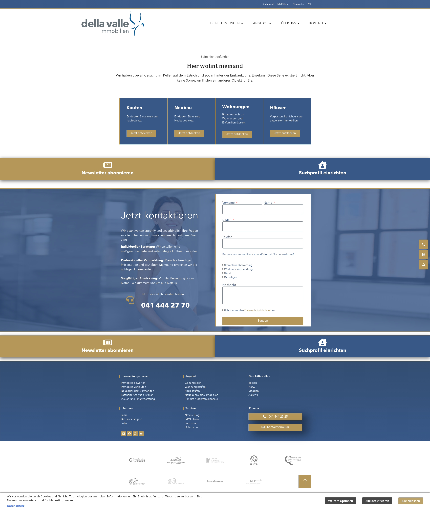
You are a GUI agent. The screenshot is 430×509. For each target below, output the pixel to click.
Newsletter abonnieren (107, 173)
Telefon (227, 237)
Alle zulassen (411, 501)
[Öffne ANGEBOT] (270, 23)
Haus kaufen (192, 391)
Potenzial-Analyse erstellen (137, 395)
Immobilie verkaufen (133, 387)
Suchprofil (268, 4)
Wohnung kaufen (195, 387)
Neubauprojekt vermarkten (137, 391)
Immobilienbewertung (238, 265)
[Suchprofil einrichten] (322, 165)
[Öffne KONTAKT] (325, 23)
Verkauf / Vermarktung (239, 269)
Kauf (228, 273)
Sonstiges (231, 277)
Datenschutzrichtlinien (257, 310)
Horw (251, 387)
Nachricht (229, 285)
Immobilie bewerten (133, 383)
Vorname (228, 202)
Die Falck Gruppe (131, 419)
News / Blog (192, 415)
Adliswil (253, 395)
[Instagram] (135, 433)
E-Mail (227, 219)
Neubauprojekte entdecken (201, 395)
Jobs (124, 423)
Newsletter (298, 4)
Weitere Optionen (340, 501)
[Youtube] (141, 433)
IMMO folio (283, 4)
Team (124, 415)
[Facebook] (129, 433)
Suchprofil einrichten (322, 173)
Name (268, 202)
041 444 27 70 (165, 305)
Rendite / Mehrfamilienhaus (201, 399)
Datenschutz (192, 427)
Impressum (191, 423)
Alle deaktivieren (377, 501)
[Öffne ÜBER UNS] (298, 23)
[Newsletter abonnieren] (107, 165)
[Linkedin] (123, 433)
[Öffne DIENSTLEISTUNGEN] (242, 23)
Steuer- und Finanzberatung (138, 399)
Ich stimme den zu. (250, 310)
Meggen (253, 391)
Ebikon (252, 383)
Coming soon (193, 383)
